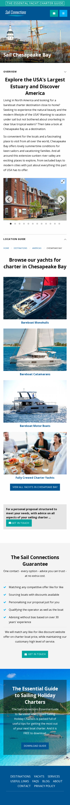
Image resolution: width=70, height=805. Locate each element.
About (58, 781)
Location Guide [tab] (14, 239)
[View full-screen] (63, 182)
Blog (46, 781)
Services (54, 776)
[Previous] (9, 199)
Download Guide (35, 745)
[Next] (61, 199)
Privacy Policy (44, 786)
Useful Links (19, 781)
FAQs (35, 781)
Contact (24, 786)
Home (6, 248)
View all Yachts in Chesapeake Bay (35, 487)
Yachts (39, 776)
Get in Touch (20, 523)
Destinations (21, 248)
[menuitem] (16, 13)
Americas (37, 248)
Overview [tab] (10, 71)
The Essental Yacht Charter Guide (35, 3)
